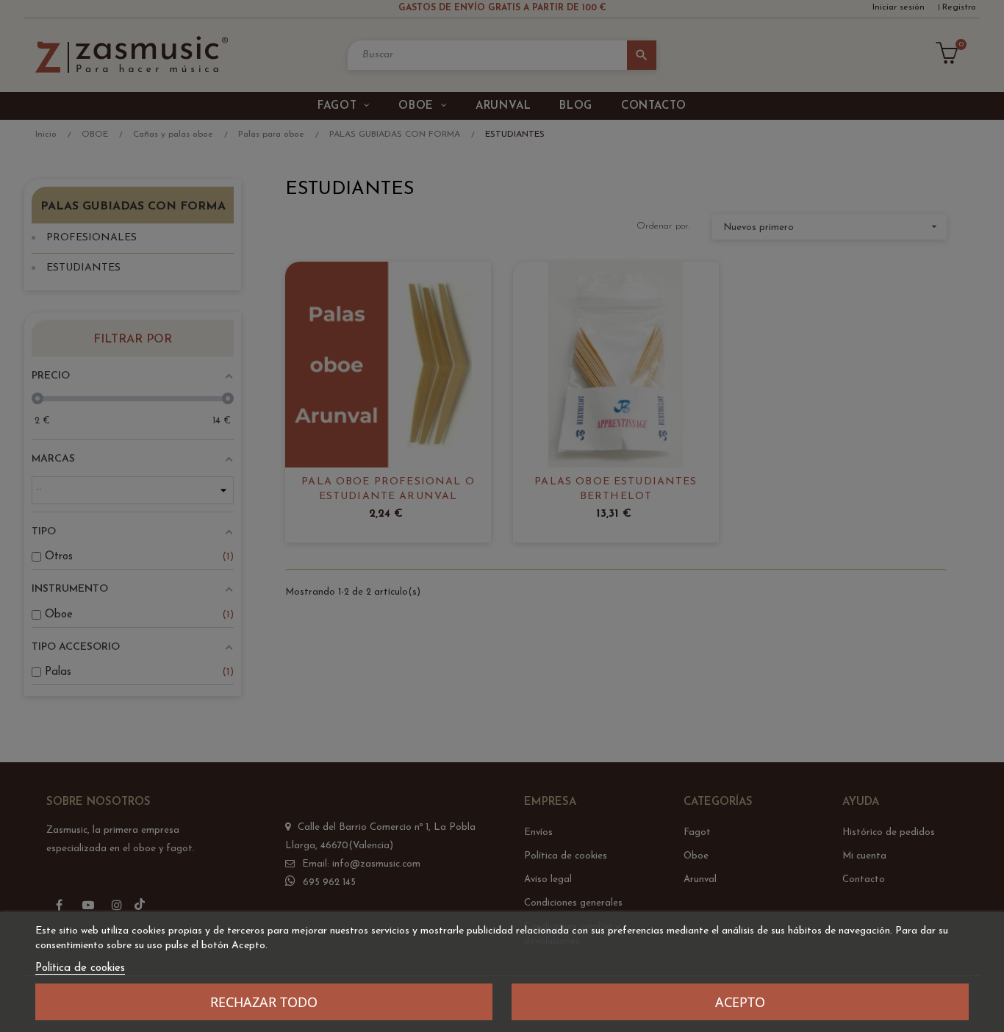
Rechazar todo (264, 1002)
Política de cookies (80, 968)
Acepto (740, 1002)
